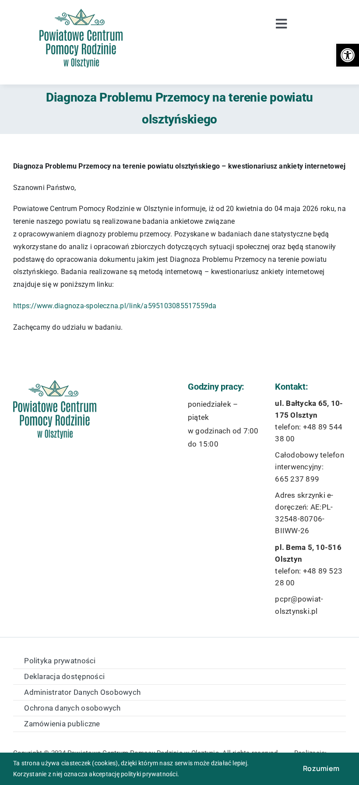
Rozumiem (321, 768)
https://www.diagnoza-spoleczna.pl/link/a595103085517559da (115, 306)
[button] (347, 55)
